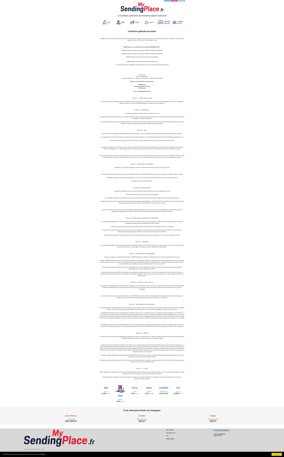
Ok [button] (276, 454)
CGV (167, 435)
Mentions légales (170, 438)
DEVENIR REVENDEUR (221, 430)
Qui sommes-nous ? (170, 432)
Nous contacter (169, 429)
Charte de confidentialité (219, 434)
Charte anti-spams (218, 435)
